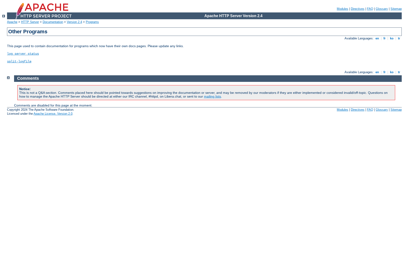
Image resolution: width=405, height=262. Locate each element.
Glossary (382, 9)
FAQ (370, 9)
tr (399, 38)
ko (391, 38)
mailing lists (212, 96)
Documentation (53, 22)
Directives (357, 9)
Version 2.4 (74, 22)
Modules (342, 9)
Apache (12, 22)
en (377, 38)
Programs (92, 22)
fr (384, 38)
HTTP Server (30, 22)
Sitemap (396, 9)
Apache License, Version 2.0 (53, 113)
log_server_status (23, 54)
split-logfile (19, 61)
